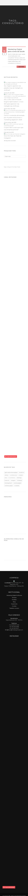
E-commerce (12, 477)
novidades (16, 485)
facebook (7, 480)
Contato (14, 606)
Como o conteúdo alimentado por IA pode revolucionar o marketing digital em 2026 (14, 118)
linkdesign (19, 480)
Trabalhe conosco (14, 608)
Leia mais (21, 66)
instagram (13, 480)
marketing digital (9, 485)
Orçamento (14, 604)
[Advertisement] (14, 515)
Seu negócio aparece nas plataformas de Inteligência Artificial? (13, 88)
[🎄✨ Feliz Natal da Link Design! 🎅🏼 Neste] (15, 388)
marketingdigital (17, 483)
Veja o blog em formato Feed (12, 167)
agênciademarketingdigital (11, 472)
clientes (6, 475)
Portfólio (14, 599)
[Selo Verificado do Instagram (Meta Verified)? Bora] (15, 428)
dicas (6, 477)
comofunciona (13, 475)
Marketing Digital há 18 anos (14, 595)
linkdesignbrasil (8, 483)
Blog (14, 601)
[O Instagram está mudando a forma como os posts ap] (15, 305)
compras (21, 475)
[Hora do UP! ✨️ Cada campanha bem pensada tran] (15, 198)
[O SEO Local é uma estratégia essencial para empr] (15, 249)
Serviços (14, 597)
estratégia (19, 477)
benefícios (21, 472)
